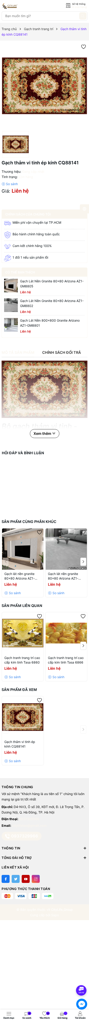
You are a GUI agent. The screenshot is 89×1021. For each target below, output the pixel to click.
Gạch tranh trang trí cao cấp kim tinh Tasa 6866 (66, 660)
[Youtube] (26, 879)
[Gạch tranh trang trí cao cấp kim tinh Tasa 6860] (22, 633)
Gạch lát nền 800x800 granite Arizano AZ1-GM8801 (50, 322)
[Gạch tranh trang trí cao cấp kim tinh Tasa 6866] (66, 633)
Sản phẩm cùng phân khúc (29, 521)
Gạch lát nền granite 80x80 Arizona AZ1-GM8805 (52, 283)
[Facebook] (6, 879)
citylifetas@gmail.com (29, 825)
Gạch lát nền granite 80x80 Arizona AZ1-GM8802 (52, 303)
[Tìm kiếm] (82, 16)
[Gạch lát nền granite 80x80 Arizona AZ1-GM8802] (11, 305)
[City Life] (22, 6)
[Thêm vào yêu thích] (83, 46)
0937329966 (29, 819)
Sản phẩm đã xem (19, 689)
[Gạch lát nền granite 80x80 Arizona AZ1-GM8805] (11, 285)
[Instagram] (36, 879)
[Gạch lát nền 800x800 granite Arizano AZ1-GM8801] (11, 325)
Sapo (55, 915)
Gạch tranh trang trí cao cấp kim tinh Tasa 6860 (22, 660)
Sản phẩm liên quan (22, 605)
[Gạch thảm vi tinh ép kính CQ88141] (22, 717)
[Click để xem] (44, 86)
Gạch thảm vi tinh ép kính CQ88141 (19, 744)
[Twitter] (16, 879)
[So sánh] (10, 184)
